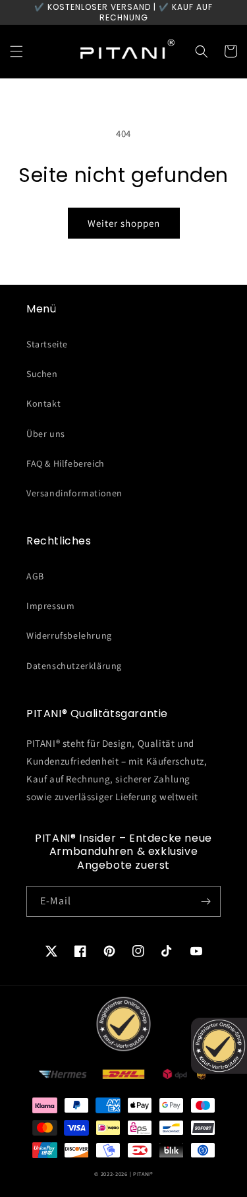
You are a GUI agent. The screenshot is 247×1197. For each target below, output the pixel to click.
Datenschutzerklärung (74, 666)
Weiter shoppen (124, 223)
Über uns (45, 434)
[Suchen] (201, 51)
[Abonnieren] (205, 901)
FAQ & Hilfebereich (65, 463)
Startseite (47, 344)
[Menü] (16, 51)
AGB (35, 576)
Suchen (42, 374)
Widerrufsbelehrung (69, 635)
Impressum (50, 606)
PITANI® (143, 1173)
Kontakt (43, 403)
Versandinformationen (74, 493)
